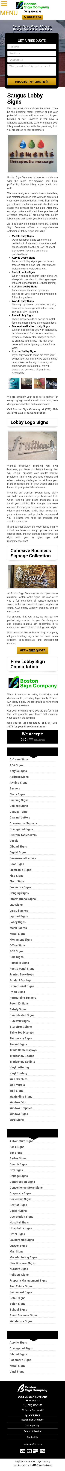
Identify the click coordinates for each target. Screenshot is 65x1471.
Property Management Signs (28, 1280)
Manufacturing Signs (23, 1257)
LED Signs (16, 904)
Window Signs (19, 1114)
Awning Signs (18, 782)
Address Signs (19, 776)
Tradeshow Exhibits (22, 1061)
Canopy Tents (18, 811)
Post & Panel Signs (22, 968)
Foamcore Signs (20, 887)
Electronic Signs (20, 869)
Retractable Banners (23, 997)
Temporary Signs (21, 1038)
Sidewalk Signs (20, 1021)
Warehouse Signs (21, 1321)
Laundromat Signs (22, 1239)
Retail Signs (17, 1298)
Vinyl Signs (17, 1371)
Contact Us (32, 1437)
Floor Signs (17, 881)
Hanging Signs (19, 893)
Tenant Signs (18, 1044)
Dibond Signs (18, 846)
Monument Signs (21, 939)
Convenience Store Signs (26, 1187)
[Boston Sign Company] (32, 1388)
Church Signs (18, 1164)
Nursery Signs (19, 1268)
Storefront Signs (21, 1026)
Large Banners (19, 910)
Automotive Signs (21, 1141)
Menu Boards (18, 928)
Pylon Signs (17, 991)
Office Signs (18, 945)
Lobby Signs (18, 922)
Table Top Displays (22, 1032)
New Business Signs (22, 1263)
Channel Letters (20, 817)
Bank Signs (17, 1147)
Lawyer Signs (18, 1245)
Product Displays (21, 980)
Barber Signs (18, 1158)
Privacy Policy (32, 1425)
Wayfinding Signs (21, 1096)
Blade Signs (17, 794)
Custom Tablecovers (23, 835)
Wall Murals (17, 1085)
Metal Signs (17, 933)
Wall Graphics (18, 1079)
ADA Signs (16, 765)
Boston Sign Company (32, 1419)
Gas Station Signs (21, 1216)
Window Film (18, 1102)
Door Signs (17, 864)
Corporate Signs (20, 1193)
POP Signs (16, 951)
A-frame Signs (19, 759)
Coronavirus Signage (23, 823)
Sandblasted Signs (22, 1015)
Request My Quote (30, 81)
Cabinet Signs (19, 805)
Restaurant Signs (21, 1292)
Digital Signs (18, 852)
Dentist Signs (18, 1205)
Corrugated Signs (21, 829)
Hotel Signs (17, 1234)
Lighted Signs (19, 916)
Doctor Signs (18, 1210)
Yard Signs (17, 1119)
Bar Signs (16, 1152)
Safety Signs (18, 1009)
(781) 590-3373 (32, 11)
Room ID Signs (19, 1003)
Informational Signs (23, 899)
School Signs (18, 1309)
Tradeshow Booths (22, 1055)
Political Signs (19, 1274)
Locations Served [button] (32, 1444)
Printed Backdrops (22, 974)
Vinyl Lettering (19, 1067)
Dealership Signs (20, 1199)
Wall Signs (16, 1090)
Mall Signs (16, 1251)
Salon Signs (17, 1303)
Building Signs (19, 800)
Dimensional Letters (23, 858)
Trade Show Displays (23, 1050)
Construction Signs (22, 1181)
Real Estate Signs (21, 1286)
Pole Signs (17, 957)
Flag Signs (16, 875)
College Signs (19, 1176)
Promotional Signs (22, 986)
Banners (15, 788)
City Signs (16, 1170)
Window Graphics (21, 1108)
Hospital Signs (19, 1222)
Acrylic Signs (18, 771)
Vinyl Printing (18, 1073)
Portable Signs (19, 962)
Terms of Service (32, 1431)
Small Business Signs (23, 1315)
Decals (14, 840)
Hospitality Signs (21, 1228)
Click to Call (33, 17)
